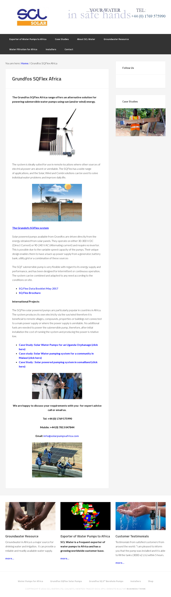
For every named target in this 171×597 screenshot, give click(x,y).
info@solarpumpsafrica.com (61, 435)
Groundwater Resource (21, 536)
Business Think (136, 589)
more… (9, 558)
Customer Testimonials (132, 536)
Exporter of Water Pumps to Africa (85, 536)
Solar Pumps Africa (32, 17)
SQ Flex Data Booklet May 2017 (38, 288)
